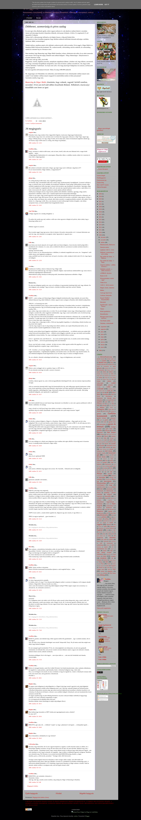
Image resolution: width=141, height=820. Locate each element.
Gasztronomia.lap (101, 180)
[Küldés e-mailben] (39, 121)
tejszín (106, 547)
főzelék (98, 411)
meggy (110, 485)
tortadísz (113, 556)
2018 (100, 212)
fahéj (113, 403)
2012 (100, 227)
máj (105, 471)
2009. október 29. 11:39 (35, 159)
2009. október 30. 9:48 (35, 782)
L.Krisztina (32, 744)
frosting (112, 411)
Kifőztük (112, 457)
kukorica (99, 464)
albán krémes (112, 360)
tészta (98, 550)
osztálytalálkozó (110, 505)
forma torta (111, 409)
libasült (102, 470)
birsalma (98, 373)
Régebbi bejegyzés (87, 793)
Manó (106, 475)
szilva (98, 541)
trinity (30, 418)
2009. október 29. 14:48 (35, 413)
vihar (113, 567)
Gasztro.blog (100, 182)
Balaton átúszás (110, 370)
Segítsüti (100, 530)
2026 (100, 194)
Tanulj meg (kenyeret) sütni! (104, 625)
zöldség (102, 575)
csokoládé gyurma (112, 388)
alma (111, 362)
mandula (110, 473)
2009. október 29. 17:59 (35, 659)
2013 (100, 224)
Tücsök (108, 563)
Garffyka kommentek (36, 123)
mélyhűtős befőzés (101, 487)
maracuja (113, 475)
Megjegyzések (103, 699)
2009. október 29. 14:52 (35, 471)
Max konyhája (102, 636)
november (103, 240)
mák (111, 471)
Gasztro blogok (101, 175)
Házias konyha (102, 614)
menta (109, 487)
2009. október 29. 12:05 (35, 236)
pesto (113, 515)
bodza (112, 373)
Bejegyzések (102, 696)
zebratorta (105, 573)
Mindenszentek (109, 490)
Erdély (112, 401)
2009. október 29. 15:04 (35, 482)
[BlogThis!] (41, 121)
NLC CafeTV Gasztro (103, 185)
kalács (111, 440)
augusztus (103, 329)
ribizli (100, 526)
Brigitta (31, 684)
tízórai (104, 550)
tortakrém (103, 558)
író (99, 438)
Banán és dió (103, 276)
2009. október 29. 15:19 (35, 530)
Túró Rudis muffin (105, 320)
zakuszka (99, 573)
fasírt (110, 405)
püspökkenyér (106, 520)
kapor (100, 443)
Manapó (99, 473)
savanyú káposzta (110, 528)
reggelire (100, 524)
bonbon (100, 377)
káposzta (106, 443)
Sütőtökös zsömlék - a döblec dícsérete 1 (106, 269)
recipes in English (108, 522)
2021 (100, 204)
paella (106, 509)
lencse (108, 466)
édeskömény (100, 398)
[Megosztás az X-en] (42, 121)
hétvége (102, 434)
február (103, 344)
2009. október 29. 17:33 (35, 608)
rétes (115, 524)
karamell (102, 445)
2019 (100, 209)
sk (107, 530)
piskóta (104, 517)
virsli (109, 569)
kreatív (111, 460)
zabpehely (110, 571)
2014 (100, 222)
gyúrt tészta (109, 428)
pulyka (100, 520)
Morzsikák (108, 496)
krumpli (105, 462)
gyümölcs (99, 430)
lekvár (104, 466)
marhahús (99, 479)
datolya (98, 392)
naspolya (110, 500)
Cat (30, 266)
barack (98, 372)
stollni (109, 535)
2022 (100, 201)
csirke (108, 387)
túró (106, 562)
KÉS (113, 455)
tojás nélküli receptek (104, 552)
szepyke (31, 132)
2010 (100, 232)
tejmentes (99, 547)
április (102, 339)
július (102, 331)
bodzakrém (106, 375)
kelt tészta (108, 451)
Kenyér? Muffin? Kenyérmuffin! (104, 298)
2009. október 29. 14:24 (35, 372)
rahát (98, 522)
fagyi (108, 403)
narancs (99, 500)
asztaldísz (106, 368)
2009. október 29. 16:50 (35, 590)
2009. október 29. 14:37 (35, 394)
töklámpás (99, 560)
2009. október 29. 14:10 (35, 359)
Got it (107, 4)
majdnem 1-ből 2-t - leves (107, 250)
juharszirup (99, 440)
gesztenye (113, 418)
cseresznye (110, 385)
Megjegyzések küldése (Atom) (41, 797)
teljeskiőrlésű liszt (102, 548)
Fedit (115, 405)
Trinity (100, 562)
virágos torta (100, 569)
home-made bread (110, 434)
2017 (100, 214)
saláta (105, 526)
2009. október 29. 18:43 (35, 738)
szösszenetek (110, 543)
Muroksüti (103, 302)
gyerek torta (112, 422)
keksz (114, 447)
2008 (100, 350)
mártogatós (107, 479)
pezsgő (98, 517)
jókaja (30, 178)
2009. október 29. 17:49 (35, 630)
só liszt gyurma (108, 532)
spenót (112, 534)
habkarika (107, 430)
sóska (104, 534)
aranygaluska (106, 366)
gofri (101, 420)
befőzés (111, 372)
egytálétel (99, 402)
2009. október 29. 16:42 (35, 572)
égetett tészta (111, 400)
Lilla (30, 242)
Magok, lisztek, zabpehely (107, 287)
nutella (107, 503)
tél (112, 547)
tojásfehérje (100, 554)
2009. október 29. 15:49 (35, 540)
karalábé (113, 443)
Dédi (103, 392)
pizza (115, 517)
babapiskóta (101, 370)
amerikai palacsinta (101, 364)
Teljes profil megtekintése (104, 608)
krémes (98, 462)
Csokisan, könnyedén (106, 295)
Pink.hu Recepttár (101, 187)
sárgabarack (113, 526)
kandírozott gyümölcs (101, 441)
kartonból (108, 447)
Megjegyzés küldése (32, 786)
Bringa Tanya (106, 379)
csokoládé (100, 389)
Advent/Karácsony (106, 357)
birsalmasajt (105, 373)
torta (104, 556)
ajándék (104, 360)
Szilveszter (106, 541)
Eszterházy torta (101, 403)
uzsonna (107, 565)
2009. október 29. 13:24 (35, 289)
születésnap (100, 545)
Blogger (87, 816)
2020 (100, 206)
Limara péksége (103, 647)
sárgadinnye (101, 528)
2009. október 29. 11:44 (35, 172)
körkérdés (99, 460)
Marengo (111, 477)
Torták (38, 18)
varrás (108, 567)
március (103, 342)
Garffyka (31, 149)
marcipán (102, 477)
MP (115, 496)
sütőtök (111, 539)
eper (106, 402)
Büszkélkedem (104, 314)
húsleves (99, 436)
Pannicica (100, 511)
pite (111, 517)
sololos (76, 816)
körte (106, 460)
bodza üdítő (99, 375)
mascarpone (108, 481)
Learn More (98, 4)
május (102, 337)
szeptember (104, 326)
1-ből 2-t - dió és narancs (107, 285)
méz (101, 489)
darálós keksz (102, 390)
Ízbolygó (112, 438)
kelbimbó (111, 449)
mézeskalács (109, 489)
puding (106, 519)
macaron (99, 471)
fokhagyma (100, 409)
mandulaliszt (99, 475)
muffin (100, 498)
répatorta (108, 524)
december (103, 237)
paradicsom (100, 513)
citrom (98, 381)
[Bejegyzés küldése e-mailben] (36, 121)
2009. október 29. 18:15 (35, 703)
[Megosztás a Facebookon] (43, 121)
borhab (106, 377)
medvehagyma (101, 485)
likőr (108, 470)
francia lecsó (105, 411)
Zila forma (113, 573)
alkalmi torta (103, 362)
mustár (106, 498)
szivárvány (113, 541)
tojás (111, 550)
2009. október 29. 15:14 (35, 519)
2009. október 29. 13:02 (35, 277)
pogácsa (100, 519)
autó (111, 368)
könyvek (105, 458)
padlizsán (99, 509)
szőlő (101, 543)
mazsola (112, 483)
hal (112, 430)
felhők (111, 407)
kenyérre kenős (101, 453)
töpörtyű (106, 560)
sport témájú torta (101, 535)
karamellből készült (111, 445)
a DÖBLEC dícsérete (106, 273)
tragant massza (113, 560)
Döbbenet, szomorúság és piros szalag (107, 253)
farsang (104, 405)
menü (114, 487)
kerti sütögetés (106, 455)
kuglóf (112, 462)
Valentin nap (102, 567)
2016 (100, 217)
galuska (99, 413)
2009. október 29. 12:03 (35, 205)
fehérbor (102, 407)
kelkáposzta (99, 451)
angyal (98, 366)
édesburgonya (109, 396)
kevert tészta (101, 457)
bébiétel (104, 372)
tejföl (113, 545)
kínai (98, 458)
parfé (107, 513)
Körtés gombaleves (105, 311)
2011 (100, 230)
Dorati (98, 396)
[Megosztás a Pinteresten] (45, 121)
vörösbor (102, 571)
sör (108, 534)
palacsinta (111, 509)
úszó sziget (101, 565)
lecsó (115, 464)
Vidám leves (103, 282)
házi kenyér (111, 432)
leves (111, 468)
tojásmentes (108, 554)
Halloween (100, 432)
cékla (112, 379)
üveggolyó (113, 565)
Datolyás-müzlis (104, 247)
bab (115, 368)
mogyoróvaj (100, 496)
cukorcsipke (100, 383)
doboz (112, 394)
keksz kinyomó (103, 449)
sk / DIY (113, 530)
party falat (113, 513)
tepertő (112, 548)
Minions (99, 492)
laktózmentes (108, 464)
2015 (100, 219)
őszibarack (109, 507)
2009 (100, 235)
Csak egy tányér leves (106, 293)
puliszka (114, 519)
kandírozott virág (112, 441)
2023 (100, 199)
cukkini (109, 381)
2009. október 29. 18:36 (35, 716)
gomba (106, 420)
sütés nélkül (104, 539)
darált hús (110, 390)
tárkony (107, 545)
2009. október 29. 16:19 (35, 559)
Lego (100, 466)
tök (112, 558)
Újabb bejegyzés (31, 793)
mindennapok (100, 490)
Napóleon (112, 498)
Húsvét (106, 436)
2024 (100, 196)
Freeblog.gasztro (101, 178)
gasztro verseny (101, 418)
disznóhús (105, 394)
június (102, 334)
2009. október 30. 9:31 (35, 767)
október (103, 242)
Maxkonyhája (101, 483)
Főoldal (29, 18)
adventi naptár (110, 359)
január (102, 347)
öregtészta (99, 507)
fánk (98, 405)
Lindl (112, 470)
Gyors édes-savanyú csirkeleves (107, 639)
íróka (105, 438)
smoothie (101, 532)
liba (98, 470)
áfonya (98, 360)
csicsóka (98, 386)
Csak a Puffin (102, 657)
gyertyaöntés (103, 424)
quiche (112, 520)
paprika (110, 511)
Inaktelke (113, 436)
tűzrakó (114, 563)
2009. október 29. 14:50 (35, 445)
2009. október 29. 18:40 (35, 727)
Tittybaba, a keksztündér (106, 323)
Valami (102, 309)
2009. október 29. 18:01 (35, 678)
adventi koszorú (101, 359)
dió (107, 392)
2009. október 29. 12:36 (35, 260)
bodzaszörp (113, 375)
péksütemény (104, 515)
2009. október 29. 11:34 (35, 143)
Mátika (102, 290)
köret (112, 458)
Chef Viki (31, 211)
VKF (114, 569)
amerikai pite (111, 364)
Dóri (30, 546)
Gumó (104, 422)
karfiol (100, 447)
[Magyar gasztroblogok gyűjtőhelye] (106, 130)
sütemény (112, 537)
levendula (105, 468)
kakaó (105, 440)
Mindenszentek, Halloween (107, 244)
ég (105, 400)
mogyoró (109, 494)
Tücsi (102, 563)
